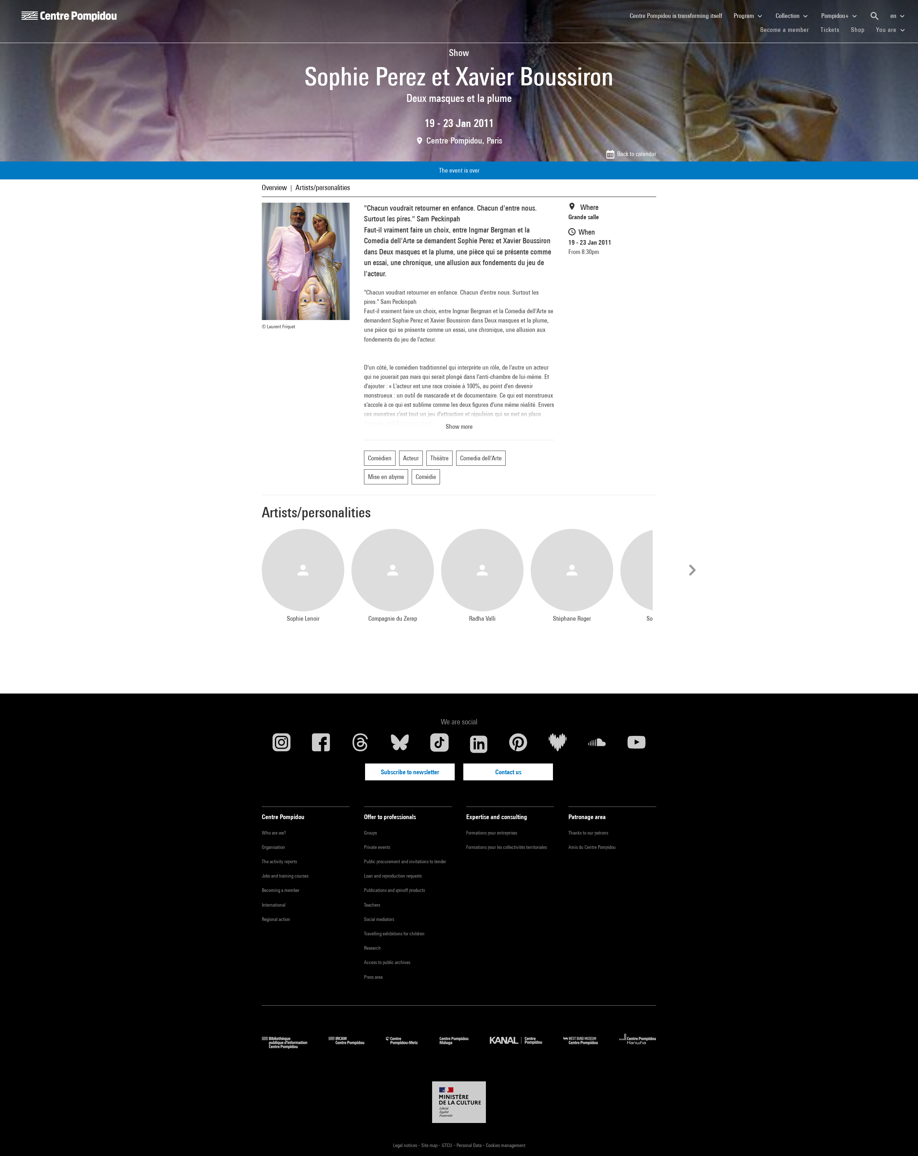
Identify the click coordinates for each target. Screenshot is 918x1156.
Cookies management (505, 1145)
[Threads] (360, 744)
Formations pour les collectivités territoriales (506, 847)
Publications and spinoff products (394, 890)
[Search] (875, 16)
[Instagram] (281, 744)
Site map (430, 1145)
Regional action (276, 919)
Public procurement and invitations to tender (405, 861)
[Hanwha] (637, 1046)
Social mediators (379, 919)
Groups (370, 833)
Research (372, 948)
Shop (860, 29)
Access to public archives (387, 962)
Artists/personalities (322, 187)
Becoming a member (280, 890)
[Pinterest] (518, 744)
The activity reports (279, 861)
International (273, 905)
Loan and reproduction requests (393, 876)
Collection (788, 15)
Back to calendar (636, 154)
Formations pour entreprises (491, 833)
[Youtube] (636, 744)
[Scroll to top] (901, 1139)
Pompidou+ (835, 15)
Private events (377, 847)
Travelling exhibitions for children (394, 933)
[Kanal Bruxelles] (521, 1046)
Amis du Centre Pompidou (592, 847)
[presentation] (691, 570)
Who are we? (274, 833)
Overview (274, 187)
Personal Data (469, 1145)
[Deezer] (557, 744)
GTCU (447, 1145)
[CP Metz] (407, 1046)
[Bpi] (290, 1046)
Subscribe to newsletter (410, 772)
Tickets (829, 29)
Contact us (508, 772)
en (894, 15)
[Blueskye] (400, 744)
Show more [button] (459, 426)
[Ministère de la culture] (459, 1102)
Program (745, 15)
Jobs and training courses (285, 876)
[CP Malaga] (459, 1046)
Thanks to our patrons (588, 833)
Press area (373, 977)
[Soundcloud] (597, 744)
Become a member (787, 29)
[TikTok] (439, 744)
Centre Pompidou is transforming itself (679, 15)
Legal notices (405, 1145)
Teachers (372, 905)
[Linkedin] (478, 744)
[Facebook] (321, 744)
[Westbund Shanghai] (586, 1046)
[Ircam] (351, 1046)
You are (887, 29)
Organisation (273, 847)
